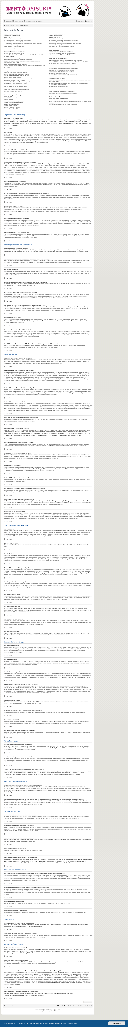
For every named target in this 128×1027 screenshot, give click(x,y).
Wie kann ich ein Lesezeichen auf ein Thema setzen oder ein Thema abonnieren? (68, 83)
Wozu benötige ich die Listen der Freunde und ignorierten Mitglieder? (65, 60)
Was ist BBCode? (8, 96)
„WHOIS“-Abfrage (38, 974)
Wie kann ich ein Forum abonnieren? (57, 84)
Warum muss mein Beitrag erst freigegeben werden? (16, 89)
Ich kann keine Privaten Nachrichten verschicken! (61, 51)
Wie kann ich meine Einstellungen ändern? (14, 53)
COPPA (6, 165)
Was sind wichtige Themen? (10, 105)
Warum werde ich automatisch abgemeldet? (14, 46)
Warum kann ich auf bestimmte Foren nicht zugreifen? (17, 81)
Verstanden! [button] (117, 1023)
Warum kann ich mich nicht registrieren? (13, 38)
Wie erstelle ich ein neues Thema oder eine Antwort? (16, 72)
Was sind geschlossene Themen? (12, 107)
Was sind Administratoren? (55, 35)
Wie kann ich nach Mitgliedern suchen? (58, 73)
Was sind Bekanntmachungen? (11, 104)
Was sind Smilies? (8, 99)
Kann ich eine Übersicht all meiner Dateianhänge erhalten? (63, 93)
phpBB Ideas (81, 962)
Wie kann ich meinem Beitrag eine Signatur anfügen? (16, 75)
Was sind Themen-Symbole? (11, 108)
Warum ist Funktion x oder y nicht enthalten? (59, 100)
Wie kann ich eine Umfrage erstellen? (13, 77)
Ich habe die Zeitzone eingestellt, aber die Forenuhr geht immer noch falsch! (22, 58)
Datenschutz (45, 1011)
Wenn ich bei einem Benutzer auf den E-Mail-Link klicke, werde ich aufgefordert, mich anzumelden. (24, 66)
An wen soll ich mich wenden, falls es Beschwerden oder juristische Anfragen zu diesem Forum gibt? (70, 102)
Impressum (38, 1011)
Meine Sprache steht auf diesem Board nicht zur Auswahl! (18, 59)
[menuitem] (88, 21)
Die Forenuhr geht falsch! (10, 56)
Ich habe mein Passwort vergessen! (12, 45)
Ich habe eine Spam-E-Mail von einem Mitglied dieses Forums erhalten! (66, 54)
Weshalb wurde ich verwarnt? (11, 85)
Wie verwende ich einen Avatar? (11, 62)
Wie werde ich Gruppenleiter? (56, 41)
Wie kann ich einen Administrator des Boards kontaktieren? (63, 104)
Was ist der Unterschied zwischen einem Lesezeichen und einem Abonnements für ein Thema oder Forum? (69, 80)
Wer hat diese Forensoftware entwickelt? (58, 98)
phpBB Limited (44, 298)
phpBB (42, 1009)
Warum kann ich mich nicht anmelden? (13, 41)
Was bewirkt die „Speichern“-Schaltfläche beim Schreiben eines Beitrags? (21, 88)
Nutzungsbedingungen (54, 1011)
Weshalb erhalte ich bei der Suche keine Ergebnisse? (61, 70)
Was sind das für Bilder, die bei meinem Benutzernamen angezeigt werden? (22, 61)
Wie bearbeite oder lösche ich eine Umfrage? (15, 80)
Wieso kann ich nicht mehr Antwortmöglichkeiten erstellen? (18, 78)
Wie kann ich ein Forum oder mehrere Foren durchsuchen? (63, 68)
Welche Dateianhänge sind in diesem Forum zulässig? (62, 91)
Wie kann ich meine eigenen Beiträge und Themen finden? (63, 74)
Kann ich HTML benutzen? (10, 98)
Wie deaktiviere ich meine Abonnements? (58, 86)
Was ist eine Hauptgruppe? (55, 45)
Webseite (40, 21)
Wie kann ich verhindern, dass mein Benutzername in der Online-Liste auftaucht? (23, 54)
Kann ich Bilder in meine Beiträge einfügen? (14, 101)
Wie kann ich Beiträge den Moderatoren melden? (15, 86)
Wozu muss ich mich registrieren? (12, 35)
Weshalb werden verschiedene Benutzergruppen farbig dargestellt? (65, 43)
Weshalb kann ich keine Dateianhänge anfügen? (15, 83)
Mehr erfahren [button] (73, 1023)
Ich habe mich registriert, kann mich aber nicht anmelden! (18, 40)
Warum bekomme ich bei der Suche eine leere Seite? (61, 71)
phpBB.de (55, 298)
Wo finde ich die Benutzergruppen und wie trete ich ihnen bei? (63, 40)
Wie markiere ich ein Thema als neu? (13, 91)
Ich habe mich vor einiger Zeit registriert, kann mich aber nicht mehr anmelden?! (23, 43)
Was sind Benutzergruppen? (55, 38)
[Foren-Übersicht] (49, 11)
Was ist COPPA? (8, 37)
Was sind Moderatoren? (54, 37)
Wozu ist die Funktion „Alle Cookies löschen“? (15, 48)
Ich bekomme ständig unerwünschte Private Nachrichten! (62, 53)
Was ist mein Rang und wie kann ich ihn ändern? (15, 64)
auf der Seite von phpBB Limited (79, 951)
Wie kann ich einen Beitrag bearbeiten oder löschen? (16, 74)
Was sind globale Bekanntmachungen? (13, 102)
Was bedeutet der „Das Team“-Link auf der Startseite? (62, 46)
